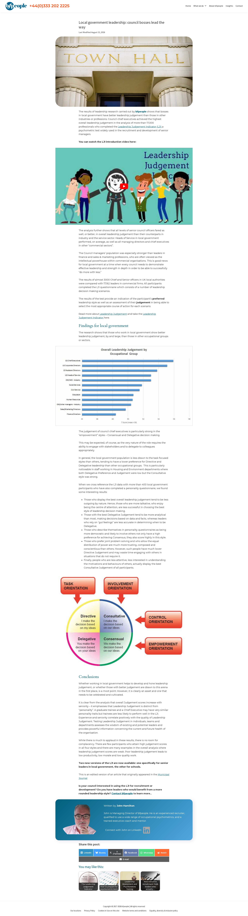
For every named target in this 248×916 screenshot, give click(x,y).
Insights (229, 6)
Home (188, 6)
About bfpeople (216, 6)
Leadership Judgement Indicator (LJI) (140, 126)
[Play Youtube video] (124, 186)
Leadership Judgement (113, 314)
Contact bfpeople (122, 793)
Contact (239, 6)
